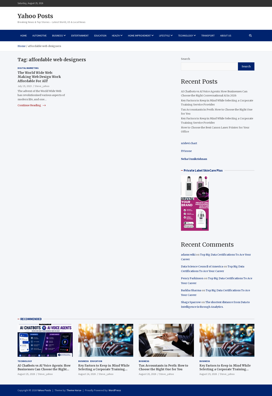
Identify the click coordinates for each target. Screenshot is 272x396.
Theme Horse (74, 390)
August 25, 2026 (26, 374)
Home (23, 35)
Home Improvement (139, 35)
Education (100, 35)
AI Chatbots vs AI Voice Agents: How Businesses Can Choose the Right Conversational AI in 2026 (44, 369)
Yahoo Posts (35, 16)
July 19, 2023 (25, 86)
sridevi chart (189, 143)
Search (185, 59)
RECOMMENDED (31, 319)
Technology (185, 35)
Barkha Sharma (191, 290)
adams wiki (188, 254)
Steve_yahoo (42, 86)
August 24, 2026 (87, 374)
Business (57, 35)
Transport (208, 35)
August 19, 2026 (208, 374)
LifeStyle (164, 35)
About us (225, 35)
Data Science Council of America (202, 266)
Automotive (39, 35)
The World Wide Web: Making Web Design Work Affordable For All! (39, 77)
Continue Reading (30, 105)
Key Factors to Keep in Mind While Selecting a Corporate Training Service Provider (104, 369)
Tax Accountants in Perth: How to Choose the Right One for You (163, 367)
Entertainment (80, 35)
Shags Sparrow (191, 302)
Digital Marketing (28, 68)
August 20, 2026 (147, 374)
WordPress (115, 390)
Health (116, 35)
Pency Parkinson (192, 278)
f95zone (186, 151)
